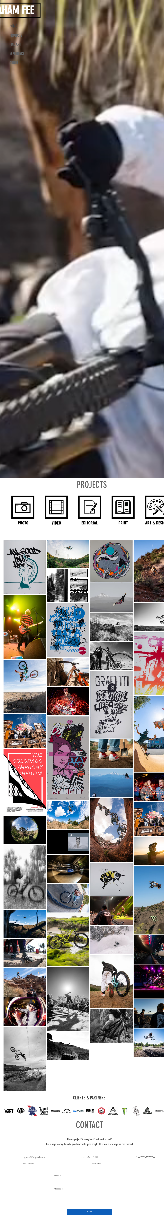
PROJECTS (16, 35)
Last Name (96, 1163)
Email (56, 1175)
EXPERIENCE (17, 53)
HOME (13, 26)
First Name (28, 1163)
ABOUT (14, 63)
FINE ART (15, 44)
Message (58, 1189)
